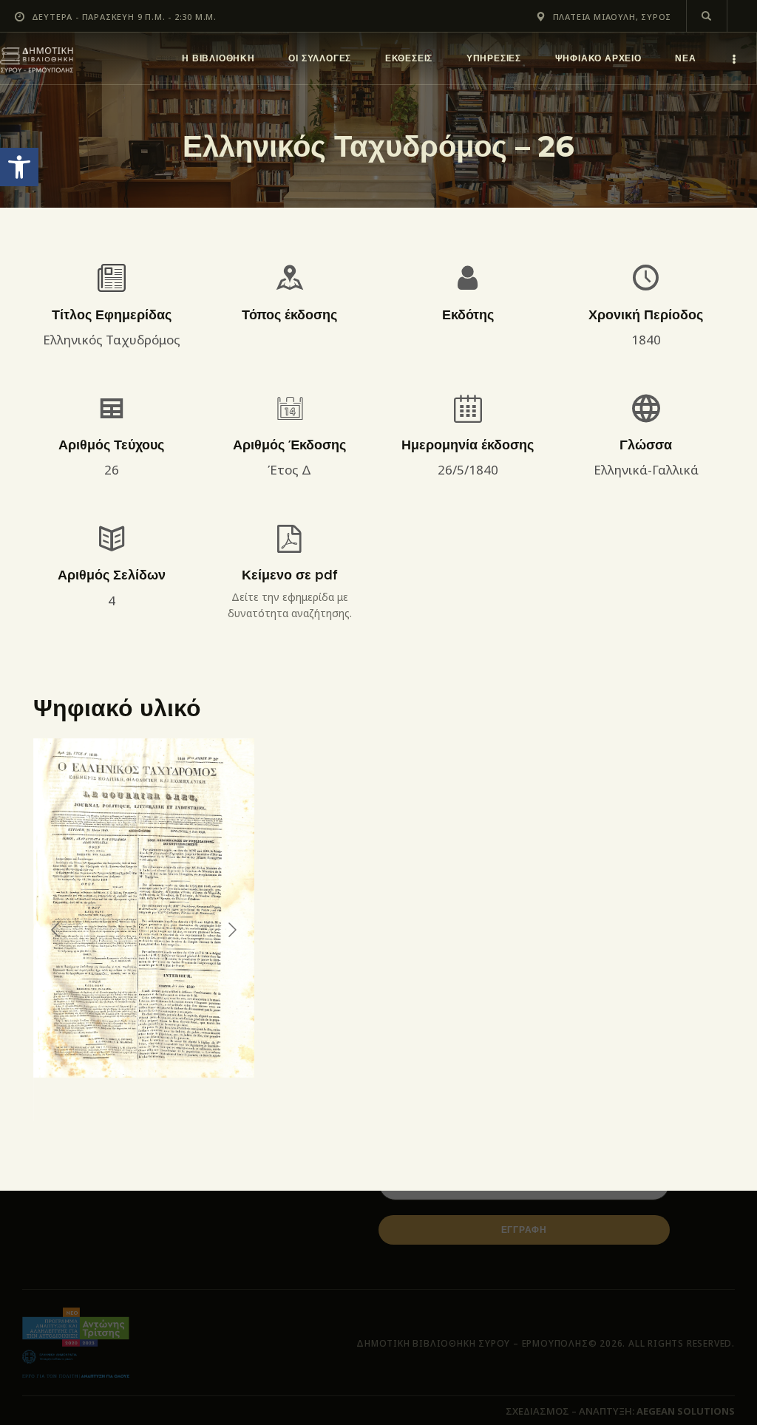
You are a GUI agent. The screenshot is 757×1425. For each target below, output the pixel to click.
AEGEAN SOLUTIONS (686, 1411)
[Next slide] (231, 929)
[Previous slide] (56, 929)
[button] (19, 167)
